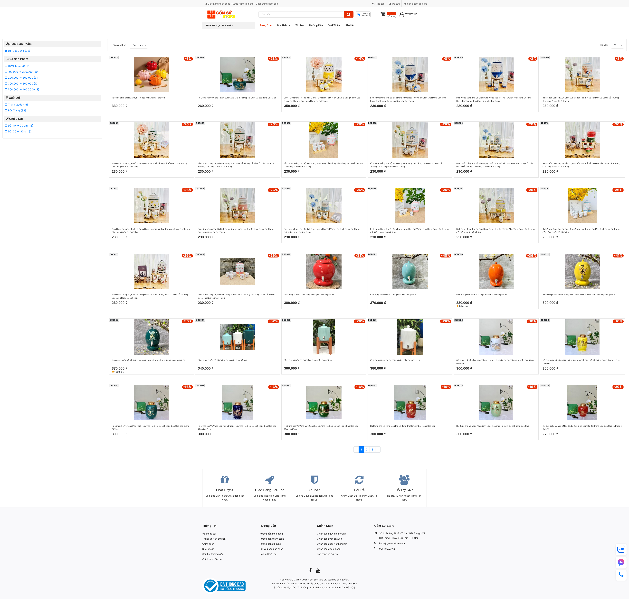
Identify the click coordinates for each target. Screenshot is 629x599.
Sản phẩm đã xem (417, 3)
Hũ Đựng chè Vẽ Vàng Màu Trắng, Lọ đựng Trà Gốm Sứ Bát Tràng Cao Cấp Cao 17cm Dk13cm (495, 362)
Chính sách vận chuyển (329, 538)
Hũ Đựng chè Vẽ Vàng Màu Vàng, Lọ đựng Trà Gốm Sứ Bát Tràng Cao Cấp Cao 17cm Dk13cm (581, 362)
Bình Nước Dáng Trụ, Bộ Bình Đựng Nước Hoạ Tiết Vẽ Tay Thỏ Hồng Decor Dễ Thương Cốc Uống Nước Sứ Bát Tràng (237, 296)
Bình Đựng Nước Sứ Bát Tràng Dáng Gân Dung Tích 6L (309, 360)
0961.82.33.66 (387, 548)
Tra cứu (395, 3)
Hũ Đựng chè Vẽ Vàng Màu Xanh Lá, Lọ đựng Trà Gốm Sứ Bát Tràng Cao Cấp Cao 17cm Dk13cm (321, 427)
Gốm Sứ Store (315, 579)
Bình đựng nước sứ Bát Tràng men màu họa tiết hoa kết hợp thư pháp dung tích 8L (579, 295)
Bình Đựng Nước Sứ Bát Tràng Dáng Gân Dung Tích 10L (395, 360)
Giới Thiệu (334, 25)
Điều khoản (208, 548)
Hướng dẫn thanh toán (272, 538)
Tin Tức (299, 25)
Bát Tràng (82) (16, 110)
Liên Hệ (349, 25)
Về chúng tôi (209, 533)
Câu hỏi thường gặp (213, 554)
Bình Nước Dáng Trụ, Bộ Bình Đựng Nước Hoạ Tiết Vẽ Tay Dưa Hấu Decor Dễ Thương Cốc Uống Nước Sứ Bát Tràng (581, 165)
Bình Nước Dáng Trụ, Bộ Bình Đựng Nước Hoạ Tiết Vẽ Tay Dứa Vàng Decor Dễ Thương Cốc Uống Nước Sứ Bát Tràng (151, 231)
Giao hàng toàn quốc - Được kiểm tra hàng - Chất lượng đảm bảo (242, 3)
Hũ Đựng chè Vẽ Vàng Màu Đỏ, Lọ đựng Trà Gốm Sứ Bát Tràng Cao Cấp (402, 426)
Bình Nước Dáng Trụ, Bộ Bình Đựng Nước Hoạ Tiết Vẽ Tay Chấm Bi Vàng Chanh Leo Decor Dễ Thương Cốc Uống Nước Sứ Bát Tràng (322, 99)
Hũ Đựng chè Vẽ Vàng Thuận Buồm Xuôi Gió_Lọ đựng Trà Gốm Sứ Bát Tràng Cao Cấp (237, 98)
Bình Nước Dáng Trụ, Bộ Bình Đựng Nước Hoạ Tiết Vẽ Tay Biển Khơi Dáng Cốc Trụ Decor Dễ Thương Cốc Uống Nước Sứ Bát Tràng (493, 99)
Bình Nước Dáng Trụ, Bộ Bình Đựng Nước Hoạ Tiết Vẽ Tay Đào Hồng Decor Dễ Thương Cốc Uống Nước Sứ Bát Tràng (323, 165)
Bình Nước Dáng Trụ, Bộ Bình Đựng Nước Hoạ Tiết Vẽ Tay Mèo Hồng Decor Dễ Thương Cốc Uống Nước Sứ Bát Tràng (409, 231)
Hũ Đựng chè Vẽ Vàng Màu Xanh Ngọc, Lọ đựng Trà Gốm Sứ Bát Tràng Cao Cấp (492, 426)
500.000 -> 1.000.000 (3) (23, 89)
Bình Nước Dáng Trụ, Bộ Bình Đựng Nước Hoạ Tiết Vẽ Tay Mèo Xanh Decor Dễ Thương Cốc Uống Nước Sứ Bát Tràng (582, 231)
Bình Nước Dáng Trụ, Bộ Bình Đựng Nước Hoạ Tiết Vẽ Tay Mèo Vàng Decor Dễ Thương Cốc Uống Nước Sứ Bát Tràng (495, 231)
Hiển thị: (604, 45)
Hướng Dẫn (316, 25)
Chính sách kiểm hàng (329, 548)
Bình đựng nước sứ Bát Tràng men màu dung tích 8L (393, 295)
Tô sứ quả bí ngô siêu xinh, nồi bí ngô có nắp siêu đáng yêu (138, 98)
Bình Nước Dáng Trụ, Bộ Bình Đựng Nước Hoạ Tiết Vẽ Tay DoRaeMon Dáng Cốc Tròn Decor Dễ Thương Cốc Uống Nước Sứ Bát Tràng (495, 165)
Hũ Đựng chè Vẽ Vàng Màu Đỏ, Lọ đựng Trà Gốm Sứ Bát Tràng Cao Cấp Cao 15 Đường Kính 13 (582, 427)
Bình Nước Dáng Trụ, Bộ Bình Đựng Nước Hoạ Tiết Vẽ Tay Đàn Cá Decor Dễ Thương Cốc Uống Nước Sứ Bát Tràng (581, 99)
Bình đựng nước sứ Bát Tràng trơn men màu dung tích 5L (481, 295)
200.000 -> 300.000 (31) (23, 77)
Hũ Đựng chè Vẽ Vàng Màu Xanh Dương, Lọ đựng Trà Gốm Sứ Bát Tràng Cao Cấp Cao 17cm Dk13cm (237, 427)
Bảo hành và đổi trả (327, 554)
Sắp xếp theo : (120, 45)
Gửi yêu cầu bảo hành (271, 548)
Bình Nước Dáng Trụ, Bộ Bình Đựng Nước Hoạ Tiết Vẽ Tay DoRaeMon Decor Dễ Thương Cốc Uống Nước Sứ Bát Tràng (406, 165)
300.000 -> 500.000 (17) (22, 83)
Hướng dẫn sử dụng (270, 543)
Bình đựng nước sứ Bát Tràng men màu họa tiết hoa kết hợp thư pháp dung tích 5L (148, 360)
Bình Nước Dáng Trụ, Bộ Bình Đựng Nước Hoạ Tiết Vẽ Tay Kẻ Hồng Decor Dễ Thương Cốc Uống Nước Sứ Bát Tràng (236, 231)
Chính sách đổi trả (212, 559)
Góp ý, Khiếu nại (268, 554)
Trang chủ (266, 25)
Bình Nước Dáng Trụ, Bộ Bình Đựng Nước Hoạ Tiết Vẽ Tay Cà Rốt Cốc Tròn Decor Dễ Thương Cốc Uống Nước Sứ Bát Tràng (236, 165)
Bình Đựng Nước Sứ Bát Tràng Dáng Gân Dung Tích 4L (223, 360)
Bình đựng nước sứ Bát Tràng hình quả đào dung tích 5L (309, 295)
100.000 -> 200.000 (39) (23, 71)
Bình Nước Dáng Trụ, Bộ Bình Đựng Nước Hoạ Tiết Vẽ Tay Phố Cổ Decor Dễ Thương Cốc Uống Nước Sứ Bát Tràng (150, 296)
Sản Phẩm (282, 25)
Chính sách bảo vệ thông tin (332, 543)
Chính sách (208, 543)
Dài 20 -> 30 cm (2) (20, 131)
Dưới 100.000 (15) (18, 65)
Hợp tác (379, 3)
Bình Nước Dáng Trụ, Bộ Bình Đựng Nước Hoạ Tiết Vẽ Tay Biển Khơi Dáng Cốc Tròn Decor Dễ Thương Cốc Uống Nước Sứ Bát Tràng (408, 99)
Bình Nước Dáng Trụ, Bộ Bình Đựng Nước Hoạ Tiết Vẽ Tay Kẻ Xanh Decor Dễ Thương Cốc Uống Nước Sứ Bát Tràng (322, 231)
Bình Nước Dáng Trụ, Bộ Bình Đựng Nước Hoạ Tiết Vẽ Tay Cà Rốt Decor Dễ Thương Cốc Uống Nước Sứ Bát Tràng (149, 165)
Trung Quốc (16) (17, 104)
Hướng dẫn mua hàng (271, 533)
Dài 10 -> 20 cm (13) (20, 125)
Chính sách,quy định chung (331, 533)
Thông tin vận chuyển (214, 538)
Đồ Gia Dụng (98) (18, 50)
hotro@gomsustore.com (392, 543)
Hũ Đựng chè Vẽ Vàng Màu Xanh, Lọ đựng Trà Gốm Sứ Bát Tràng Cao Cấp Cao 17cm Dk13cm (150, 427)
